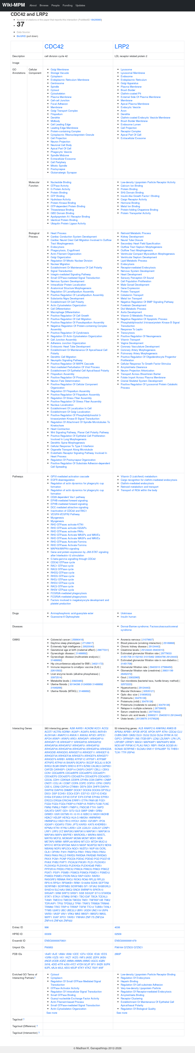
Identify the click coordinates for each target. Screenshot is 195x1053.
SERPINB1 (51, 886)
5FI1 (93, 964)
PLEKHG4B (87, 865)
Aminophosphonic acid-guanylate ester (72, 613)
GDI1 (65, 810)
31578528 (153, 718)
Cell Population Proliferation (136, 281)
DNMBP (68, 790)
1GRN (48, 957)
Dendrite (55, 117)
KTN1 (57, 828)
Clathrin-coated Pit (131, 93)
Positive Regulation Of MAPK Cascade (72, 363)
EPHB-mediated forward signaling (69, 500)
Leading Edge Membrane (64, 128)
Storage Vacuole (60, 73)
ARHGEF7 (102, 755)
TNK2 (107, 900)
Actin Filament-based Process (67, 1002)
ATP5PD (49, 762)
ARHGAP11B (52, 742)
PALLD (62, 855)
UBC (63, 910)
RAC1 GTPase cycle (62, 565)
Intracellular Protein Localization (68, 284)
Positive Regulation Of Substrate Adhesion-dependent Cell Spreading (80, 464)
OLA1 (48, 852)
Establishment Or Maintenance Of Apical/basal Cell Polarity (79, 351)
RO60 (85, 879)
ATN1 (165, 731)
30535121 (148, 691)
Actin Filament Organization (66, 253)
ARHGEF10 (75, 752)
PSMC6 (84, 872)
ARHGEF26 (64, 755)
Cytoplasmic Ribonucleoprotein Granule (72, 134)
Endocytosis (57, 247)
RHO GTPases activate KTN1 (67, 524)
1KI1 (61, 957)
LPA (173, 738)
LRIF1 (48, 831)
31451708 (126, 656)
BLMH (56, 766)
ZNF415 (49, 920)
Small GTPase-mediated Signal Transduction (75, 278)
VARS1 (49, 913)
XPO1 (63, 917)
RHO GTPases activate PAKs (67, 531)
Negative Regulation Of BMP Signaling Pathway (147, 302)
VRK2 (71, 913)
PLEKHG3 (62, 865)
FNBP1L (74, 807)
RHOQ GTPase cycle (62, 572)
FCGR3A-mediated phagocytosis (69, 593)
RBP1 (154, 745)
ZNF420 (58, 920)
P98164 (119, 947)
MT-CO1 (85, 841)
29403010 (158, 650)
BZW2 (87, 766)
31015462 (149, 656)
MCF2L (58, 838)
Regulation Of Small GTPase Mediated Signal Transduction (76, 982)
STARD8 (106, 893)
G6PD (100, 807)
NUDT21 (84, 848)
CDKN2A (65, 779)
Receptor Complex (131, 131)
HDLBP (57, 817)
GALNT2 (49, 810)
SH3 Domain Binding (132, 192)
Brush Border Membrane (134, 121)
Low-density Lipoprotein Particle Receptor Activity (148, 182)
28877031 (102, 650)
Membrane (56, 107)
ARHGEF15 (102, 752)
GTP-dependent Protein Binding (68, 206)
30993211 (153, 715)
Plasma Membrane (61, 97)
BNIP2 (63, 766)
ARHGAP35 (51, 749)
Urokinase (126, 613)
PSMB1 (65, 872)
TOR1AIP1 (50, 903)
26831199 (167, 670)
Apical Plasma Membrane (135, 104)
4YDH (80, 964)
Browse (44, 5)
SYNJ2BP (160, 749)
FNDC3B (84, 807)
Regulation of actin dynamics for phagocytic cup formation (77, 484)
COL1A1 (58, 783)
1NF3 (82, 957)
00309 (48, 934)
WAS (77, 913)
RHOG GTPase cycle (62, 576)
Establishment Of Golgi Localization (70, 411)
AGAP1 (75, 731)
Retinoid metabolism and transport (139, 486)
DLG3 (153, 735)
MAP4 (58, 834)
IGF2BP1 (93, 821)
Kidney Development (132, 236)
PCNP (63, 858)
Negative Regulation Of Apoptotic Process (144, 319)
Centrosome (57, 83)
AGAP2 (85, 731)
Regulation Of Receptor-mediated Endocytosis (146, 991)
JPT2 (75, 824)
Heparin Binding (129, 981)
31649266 (56, 687)
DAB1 (125, 735)
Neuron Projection (60, 141)
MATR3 (49, 838)
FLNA (99, 804)
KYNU (64, 828)
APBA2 (119, 731)
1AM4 (61, 954)
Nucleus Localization (62, 405)
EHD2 (103, 793)
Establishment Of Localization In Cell (71, 408)
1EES (104, 954)
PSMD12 (105, 872)
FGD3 (55, 804)
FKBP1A (81, 804)
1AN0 (69, 954)
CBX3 (105, 769)
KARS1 (83, 824)
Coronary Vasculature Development (140, 346)
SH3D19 (49, 889)
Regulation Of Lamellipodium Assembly (72, 291)
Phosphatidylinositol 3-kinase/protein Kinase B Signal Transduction (150, 324)
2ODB (55, 961)
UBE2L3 (71, 910)
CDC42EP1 (99, 773)
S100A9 (85, 883)
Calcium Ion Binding (132, 185)
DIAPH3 (58, 790)
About (33, 5)
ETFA (85, 800)
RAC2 (74, 876)
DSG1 (48, 793)
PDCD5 (71, 858)
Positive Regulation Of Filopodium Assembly (75, 394)
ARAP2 (65, 738)
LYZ (61, 831)
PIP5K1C (130, 745)
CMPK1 (99, 779)
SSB (81, 893)
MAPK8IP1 (150, 742)
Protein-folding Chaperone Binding (139, 209)
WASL (102, 913)
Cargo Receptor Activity (134, 199)
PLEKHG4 (74, 865)
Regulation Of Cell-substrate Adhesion (142, 984)
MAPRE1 (68, 834)
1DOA (89, 954)
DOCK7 (78, 790)
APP (158, 731)
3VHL (48, 964)
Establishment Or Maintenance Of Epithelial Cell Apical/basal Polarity (147, 1003)
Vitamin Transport (130, 339)
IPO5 (102, 821)
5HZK (100, 964)
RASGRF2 (50, 879)
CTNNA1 (74, 786)
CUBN (118, 735)
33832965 (133, 677)
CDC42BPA (58, 773)
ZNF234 (99, 917)
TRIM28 (95, 903)
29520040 (88, 646)
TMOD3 (76, 900)
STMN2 (65, 896)
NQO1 (75, 848)
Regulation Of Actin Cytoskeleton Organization (76, 336)
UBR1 (80, 910)
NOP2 (57, 848)
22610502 (56, 670)
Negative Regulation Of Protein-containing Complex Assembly (79, 327)
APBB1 (128, 731)
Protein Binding (59, 192)
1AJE (54, 954)
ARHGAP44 (92, 749)
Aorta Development (131, 312)
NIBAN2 (49, 848)
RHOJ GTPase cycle (62, 579)
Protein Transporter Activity (136, 213)
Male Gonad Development (135, 284)
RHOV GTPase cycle (62, 589)
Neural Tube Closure (132, 240)
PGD (96, 858)
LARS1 (72, 828)
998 (47, 927)
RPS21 (57, 883)
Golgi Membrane (60, 69)
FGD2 (48, 804)
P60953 (49, 947)
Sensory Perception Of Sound (137, 278)
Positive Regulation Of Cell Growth (70, 315)
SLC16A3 (59, 889)
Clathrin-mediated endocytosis (137, 483)
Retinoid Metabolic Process (136, 233)
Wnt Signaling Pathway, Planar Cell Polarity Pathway (80, 432)
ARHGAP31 (79, 745)
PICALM (73, 862)
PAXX (48, 858)
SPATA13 (98, 889)
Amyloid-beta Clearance (134, 367)
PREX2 (69, 869)
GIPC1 (118, 738)
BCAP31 (81, 762)
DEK (89, 786)
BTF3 (80, 766)
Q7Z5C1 (138, 947)
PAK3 (95, 852)
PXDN (66, 876)
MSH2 (77, 841)
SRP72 (66, 893)
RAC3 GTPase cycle (62, 586)
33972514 (56, 677)
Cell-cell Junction (60, 100)
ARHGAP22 (94, 742)
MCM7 (85, 838)
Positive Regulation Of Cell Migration (71, 319)
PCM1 (55, 858)
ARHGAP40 (79, 749)
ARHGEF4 (78, 755)
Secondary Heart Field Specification (140, 243)
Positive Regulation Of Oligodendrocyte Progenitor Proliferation (148, 358)
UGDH (87, 910)
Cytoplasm (56, 76)
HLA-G (75, 817)
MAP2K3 (69, 831)
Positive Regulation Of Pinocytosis (70, 377)
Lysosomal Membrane (133, 73)
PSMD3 (49, 876)
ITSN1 (68, 824)
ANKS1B (171, 728)
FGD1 (102, 800)
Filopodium (57, 114)
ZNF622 (68, 920)
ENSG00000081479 (125, 940)
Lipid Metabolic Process (134, 260)
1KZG (75, 957)
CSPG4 (64, 786)
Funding (68, 5)
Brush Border (128, 90)
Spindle (55, 86)
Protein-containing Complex (66, 131)
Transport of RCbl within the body (139, 490)
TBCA (94, 896)
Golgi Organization (61, 257)
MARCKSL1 (80, 834)
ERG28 (58, 800)
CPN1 (99, 783)
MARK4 (92, 834)
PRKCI (96, 869)
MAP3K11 (92, 831)
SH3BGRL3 (104, 886)
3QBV (102, 961)
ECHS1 (62, 793)
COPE (82, 783)
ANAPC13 (63, 735)
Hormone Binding (130, 203)
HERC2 (66, 817)
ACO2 (105, 728)
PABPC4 (72, 852)
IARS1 (83, 821)
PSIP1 (56, 872)
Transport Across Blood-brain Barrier (141, 374)
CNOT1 (49, 783)
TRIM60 (49, 907)
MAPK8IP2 (163, 742)
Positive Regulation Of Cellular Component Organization (74, 385)
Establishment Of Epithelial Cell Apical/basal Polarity (80, 370)
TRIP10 (65, 907)
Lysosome (126, 69)
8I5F (101, 967)
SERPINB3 (77, 886)
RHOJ (69, 879)
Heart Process (58, 233)
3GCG (94, 961)
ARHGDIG (62, 752)
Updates (80, 5)
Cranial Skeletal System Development (142, 381)
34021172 (97, 663)
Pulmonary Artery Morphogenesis (139, 353)
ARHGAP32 (92, 745)
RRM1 (77, 883)
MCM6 (77, 838)
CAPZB (49, 769)
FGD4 (62, 804)
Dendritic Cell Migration (63, 357)
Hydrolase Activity (61, 199)
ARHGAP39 (65, 749)
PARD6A (81, 855)
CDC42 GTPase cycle (63, 562)
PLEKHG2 (50, 865)
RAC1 (147, 745)
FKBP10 (71, 804)
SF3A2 (93, 886)
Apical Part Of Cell (61, 148)
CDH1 (56, 779)
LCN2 (156, 738)
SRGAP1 (50, 893)
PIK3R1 (82, 862)
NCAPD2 (92, 845)
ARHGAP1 (84, 738)
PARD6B (91, 855)
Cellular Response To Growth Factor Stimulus (146, 363)
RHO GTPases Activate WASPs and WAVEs (75, 535)
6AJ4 (54, 967)
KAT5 (91, 824)
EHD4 (48, 797)
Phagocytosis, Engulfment (65, 250)
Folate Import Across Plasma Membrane (143, 377)
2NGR (48, 961)
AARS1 (80, 728)
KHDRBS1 (101, 824)
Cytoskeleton (58, 93)
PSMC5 (74, 872)
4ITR (60, 964)
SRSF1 (74, 893)
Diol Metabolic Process (133, 308)
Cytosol (55, 90)
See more (51, 1012)
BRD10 (72, 766)
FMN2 (48, 807)
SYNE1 (74, 896)
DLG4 (160, 735)
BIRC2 (48, 766)
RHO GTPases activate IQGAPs (69, 528)
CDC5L (48, 779)
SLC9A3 (141, 749)
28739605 (160, 708)
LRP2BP (119, 742)
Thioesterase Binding (62, 209)
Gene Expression (130, 288)
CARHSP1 (59, 769)
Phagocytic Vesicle (61, 152)
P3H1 (64, 852)
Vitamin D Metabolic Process (137, 315)
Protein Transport (130, 291)
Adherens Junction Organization (68, 343)
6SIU (67, 967)
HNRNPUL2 (51, 821)
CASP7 (89, 769)
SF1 (86, 886)
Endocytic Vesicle (131, 107)
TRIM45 (104, 903)
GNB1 (91, 810)
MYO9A (66, 845)
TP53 (60, 903)
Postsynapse (58, 169)
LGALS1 (86, 828)
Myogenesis (57, 517)
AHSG (93, 731)
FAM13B (93, 800)
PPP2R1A (50, 869)
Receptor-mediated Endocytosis (138, 267)
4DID (54, 964)
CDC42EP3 (64, 776)
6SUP (74, 967)
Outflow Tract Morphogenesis (137, 250)
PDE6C (80, 858)
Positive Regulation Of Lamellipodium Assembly (77, 295)
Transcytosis (128, 332)
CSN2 (56, 786)
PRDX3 (61, 869)
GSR (57, 814)
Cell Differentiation (61, 308)
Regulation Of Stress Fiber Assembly (71, 398)
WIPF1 (48, 917)
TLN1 (118, 752)
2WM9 (70, 961)
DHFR (96, 786)
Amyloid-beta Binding (132, 995)
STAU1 (57, 896)
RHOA (161, 745)
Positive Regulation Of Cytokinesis (70, 332)
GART (58, 810)
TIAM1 (48, 900)
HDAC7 (49, 817)
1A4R (48, 954)
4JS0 (67, 964)
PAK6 (55, 855)
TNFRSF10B (96, 900)
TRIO (57, 907)
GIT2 (71, 810)
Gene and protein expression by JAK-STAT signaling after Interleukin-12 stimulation (79, 553)
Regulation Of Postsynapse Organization (73, 460)
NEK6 (108, 845)
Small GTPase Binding (63, 995)
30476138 (140, 698)
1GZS (55, 957)
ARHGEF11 (88, 752)
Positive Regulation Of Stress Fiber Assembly (76, 401)
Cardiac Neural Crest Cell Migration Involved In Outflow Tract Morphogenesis (81, 241)
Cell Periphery (58, 162)
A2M (72, 728)
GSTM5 (64, 814)
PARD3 (71, 855)
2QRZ (62, 961)
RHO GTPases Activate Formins (69, 541)
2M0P (118, 954)
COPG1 (91, 783)
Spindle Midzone (60, 155)
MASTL (101, 834)
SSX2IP (89, 893)
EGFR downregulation (63, 480)
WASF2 (94, 913)
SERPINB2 (64, 886)
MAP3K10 (80, 831)
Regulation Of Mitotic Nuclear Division (72, 260)
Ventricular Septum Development (139, 257)
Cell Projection (59, 138)
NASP (82, 845)
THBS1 (175, 749)
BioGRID (21, 36)
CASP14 (71, 769)
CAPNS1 (106, 766)
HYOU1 (75, 821)
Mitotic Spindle (59, 165)
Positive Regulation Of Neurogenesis (141, 336)
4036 (117, 927)
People (55, 5)
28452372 (126, 674)
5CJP (87, 964)
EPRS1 (105, 797)
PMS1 (98, 865)
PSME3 (58, 876)
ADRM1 (66, 731)
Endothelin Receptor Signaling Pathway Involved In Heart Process (79, 454)
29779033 (166, 653)
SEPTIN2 (103, 883)
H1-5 (79, 814)
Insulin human (128, 616)
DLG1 (139, 735)
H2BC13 (87, 814)
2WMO (86, 961)
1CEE (75, 954)
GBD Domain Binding (62, 213)
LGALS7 (96, 828)
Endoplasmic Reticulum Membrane (70, 79)
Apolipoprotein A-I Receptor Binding (70, 216)
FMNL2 (56, 807)
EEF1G (95, 793)
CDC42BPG (85, 773)
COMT (67, 783)
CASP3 (80, 769)
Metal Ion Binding (130, 206)
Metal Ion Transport (131, 298)
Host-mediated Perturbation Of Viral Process (75, 367)
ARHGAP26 (51, 745)
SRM (58, 893)
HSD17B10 (64, 821)
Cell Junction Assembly (64, 339)
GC (176, 735)
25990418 (77, 639)
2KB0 (103, 957)
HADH (96, 814)
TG (168, 749)
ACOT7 (49, 731)
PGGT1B (105, 858)
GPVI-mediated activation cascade (70, 476)
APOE (143, 731)
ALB (140, 728)
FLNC (106, 804)
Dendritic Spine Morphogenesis (68, 442)
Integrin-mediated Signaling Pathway (71, 274)
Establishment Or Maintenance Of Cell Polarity (76, 267)
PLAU (140, 745)
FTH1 (93, 807)
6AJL (61, 967)
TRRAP (74, 907)
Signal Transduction (61, 271)
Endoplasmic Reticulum (134, 79)
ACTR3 (57, 731)
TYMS (48, 910)
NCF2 (101, 845)
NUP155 (94, 848)
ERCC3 (49, 800)
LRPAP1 (129, 742)
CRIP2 (107, 783)
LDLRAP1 (165, 738)
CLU (179, 731)
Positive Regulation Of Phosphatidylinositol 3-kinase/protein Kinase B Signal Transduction (76, 416)
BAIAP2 (70, 762)
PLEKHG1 (100, 862)
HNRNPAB (95, 817)
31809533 (145, 694)
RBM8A (61, 879)
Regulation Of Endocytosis (135, 978)
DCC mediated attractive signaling (69, 507)
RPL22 (92, 879)
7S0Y (95, 967)
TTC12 (90, 907)
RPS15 (48, 883)
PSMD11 (94, 872)
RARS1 (96, 876)
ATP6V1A (60, 762)
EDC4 (70, 793)
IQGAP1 (49, 824)
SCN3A (119, 749)
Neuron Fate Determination (65, 381)
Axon (123, 110)
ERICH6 (66, 800)
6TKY (81, 967)
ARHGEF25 (51, 755)
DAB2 (132, 735)
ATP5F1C (80, 759)
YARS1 (71, 917)
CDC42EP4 (77, 776)
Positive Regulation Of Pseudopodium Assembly (77, 322)
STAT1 (48, 896)
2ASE (89, 957)
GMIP (84, 810)
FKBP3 (91, 804)
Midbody (55, 121)
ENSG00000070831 (55, 940)
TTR (123, 752)
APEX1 (101, 735)
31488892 (81, 653)
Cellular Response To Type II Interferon (72, 446)
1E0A (97, 954)
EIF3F (73, 797)
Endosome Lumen (131, 124)
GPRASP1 (129, 738)
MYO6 (57, 845)
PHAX (48, 862)
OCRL (102, 848)
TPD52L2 (69, 903)
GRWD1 (49, 814)
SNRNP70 (86, 889)
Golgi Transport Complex (64, 110)
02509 (118, 934)
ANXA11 (74, 735)
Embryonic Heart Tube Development (70, 346)
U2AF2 (56, 910)
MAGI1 (139, 742)
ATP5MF (101, 759)
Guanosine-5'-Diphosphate (65, 616)
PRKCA (78, 869)
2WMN (78, 961)
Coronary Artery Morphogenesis (138, 350)
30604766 (160, 656)
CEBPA (75, 779)
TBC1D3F (84, 896)
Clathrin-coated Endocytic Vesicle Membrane (145, 117)
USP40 (131, 752)
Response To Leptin (132, 329)
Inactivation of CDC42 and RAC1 (69, 510)
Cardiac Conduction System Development (74, 236)
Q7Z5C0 (128, 947)
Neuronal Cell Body (61, 145)
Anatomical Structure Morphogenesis (71, 288)
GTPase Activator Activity (65, 988)
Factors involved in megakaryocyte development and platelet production (80, 601)
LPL (179, 738)
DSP (54, 793)
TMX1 (85, 900)
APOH (48, 738)
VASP (56, 913)
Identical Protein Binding (64, 220)
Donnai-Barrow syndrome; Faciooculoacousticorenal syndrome (149, 628)
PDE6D (89, 858)
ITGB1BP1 (146, 738)
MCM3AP (67, 838)
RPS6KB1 (67, 883)
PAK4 (102, 852)
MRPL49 (68, 841)
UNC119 (96, 910)
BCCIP (90, 762)
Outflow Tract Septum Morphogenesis (141, 247)
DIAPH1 (104, 786)
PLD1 (91, 862)
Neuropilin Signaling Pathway (67, 360)
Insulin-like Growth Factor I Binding (140, 196)
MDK (100, 838)
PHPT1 (63, 862)
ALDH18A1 (51, 735)
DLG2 (146, 735)
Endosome (127, 76)
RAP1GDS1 (84, 876)
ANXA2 (84, 735)
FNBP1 (65, 807)
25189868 (168, 643)
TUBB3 (99, 907)
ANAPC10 (149, 728)
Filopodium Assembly (62, 374)
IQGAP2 (59, 824)
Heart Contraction (60, 429)
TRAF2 (86, 903)
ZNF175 (90, 917)
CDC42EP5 (91, 776)
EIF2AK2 (57, 797)
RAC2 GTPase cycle (62, 569)
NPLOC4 (66, 848)
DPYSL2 (105, 790)
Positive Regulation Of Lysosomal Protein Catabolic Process (149, 385)
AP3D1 (93, 735)
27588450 (166, 667)
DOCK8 (87, 790)
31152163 (137, 656)
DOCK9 (96, 790)
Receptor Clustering (131, 998)
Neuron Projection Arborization (137, 370)
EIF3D (66, 797)
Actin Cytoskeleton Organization (68, 305)
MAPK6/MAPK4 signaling (65, 548)
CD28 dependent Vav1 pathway (68, 497)
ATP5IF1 (91, 759)
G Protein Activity (60, 189)
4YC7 (73, 964)
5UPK (107, 964)
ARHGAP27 (65, 745)
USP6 (104, 910)
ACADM (89, 728)
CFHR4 (84, 779)
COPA (74, 783)
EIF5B (87, 797)
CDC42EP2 (51, 776)
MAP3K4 (49, 834)
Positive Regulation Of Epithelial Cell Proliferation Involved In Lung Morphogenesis (78, 437)
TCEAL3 (102, 896)
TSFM (82, 907)
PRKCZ (105, 869)
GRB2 (99, 810)
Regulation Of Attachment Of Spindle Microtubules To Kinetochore (80, 423)
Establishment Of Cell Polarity (67, 302)
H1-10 (73, 814)
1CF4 (83, 954)
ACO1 (97, 728)
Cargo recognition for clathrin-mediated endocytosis (149, 480)
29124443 (154, 646)
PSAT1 (48, 872)
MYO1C (49, 845)
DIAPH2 (49, 790)
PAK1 (81, 852)
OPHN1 (56, 852)
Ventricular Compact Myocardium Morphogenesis (148, 253)
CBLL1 (98, 769)
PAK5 (48, 855)
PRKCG (87, 869)
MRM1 (58, 841)
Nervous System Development (67, 281)
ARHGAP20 (80, 742)
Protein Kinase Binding (63, 203)
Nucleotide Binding (61, 182)
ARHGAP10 (96, 738)
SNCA (76, 889)
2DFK (96, 957)
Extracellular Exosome (63, 158)
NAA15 (75, 845)
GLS (77, 810)
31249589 (86, 684)
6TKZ (88, 967)
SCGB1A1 (171, 745)
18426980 (95, 19)
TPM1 (78, 903)
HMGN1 (83, 817)
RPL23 (101, 879)
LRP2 (122, 46)
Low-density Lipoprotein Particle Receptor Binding (148, 974)
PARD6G (102, 855)
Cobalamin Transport (132, 295)
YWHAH (80, 917)
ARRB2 (70, 759)
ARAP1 (56, 738)
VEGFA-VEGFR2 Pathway (65, 514)
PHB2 (55, 862)
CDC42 (54, 46)
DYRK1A (168, 735)
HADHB (104, 814)
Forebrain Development (133, 305)
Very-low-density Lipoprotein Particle (141, 988)
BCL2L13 (100, 762)
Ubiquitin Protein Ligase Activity (68, 223)
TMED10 (57, 900)
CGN (91, 779)
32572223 (126, 684)
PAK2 (88, 852)
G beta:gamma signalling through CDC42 (73, 559)
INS (137, 738)
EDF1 (77, 793)
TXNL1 (107, 907)
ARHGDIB (50, 752)
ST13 (98, 893)
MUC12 (103, 841)
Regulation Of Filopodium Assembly (70, 391)
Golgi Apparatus (129, 83)
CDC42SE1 (104, 776)
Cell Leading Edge (61, 124)
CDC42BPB (71, 773)
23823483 (77, 680)
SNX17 (150, 749)
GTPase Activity (60, 185)
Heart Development (131, 274)
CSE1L (48, 786)
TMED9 (67, 900)
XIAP (56, 917)
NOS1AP (120, 745)
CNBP (107, 779)
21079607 (147, 639)
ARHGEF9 (50, 759)
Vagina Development (132, 343)
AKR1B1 (102, 731)
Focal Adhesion (59, 104)
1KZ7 (68, 957)
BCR (108, 762)
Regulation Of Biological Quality (138, 1008)
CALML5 (96, 766)
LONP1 (106, 828)
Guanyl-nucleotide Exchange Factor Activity (75, 998)
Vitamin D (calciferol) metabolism (139, 476)
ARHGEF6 (90, 755)
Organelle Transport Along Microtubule (72, 449)
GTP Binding (58, 196)
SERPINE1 (130, 749)
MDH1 (93, 838)
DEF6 (83, 786)
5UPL (48, 967)
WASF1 (85, 913)
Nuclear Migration (60, 264)
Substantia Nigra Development (67, 298)
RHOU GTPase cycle (62, 583)
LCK (79, 828)
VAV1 (64, 913)
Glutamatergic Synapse (64, 172)
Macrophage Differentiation (65, 312)
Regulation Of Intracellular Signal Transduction (76, 991)
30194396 (75, 684)
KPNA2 (49, 828)
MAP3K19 (104, 831)
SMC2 (69, 889)
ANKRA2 (161, 728)
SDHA (94, 883)
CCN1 (48, 773)
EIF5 (80, 797)
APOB (136, 731)
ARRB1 (61, 759)
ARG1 (73, 738)
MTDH (94, 841)
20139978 (141, 718)
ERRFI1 (76, 800)
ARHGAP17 (66, 742)
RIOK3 (77, 879)
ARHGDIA (105, 749)
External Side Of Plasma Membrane (141, 97)
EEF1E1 (85, 793)
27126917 (87, 643)
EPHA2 (96, 797)
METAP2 (49, 841)
